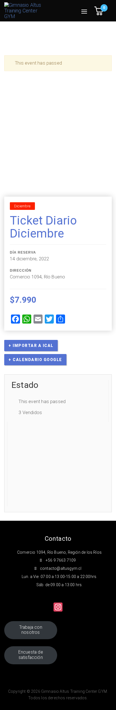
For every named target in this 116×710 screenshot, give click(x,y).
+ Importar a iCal (30, 345)
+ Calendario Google (35, 359)
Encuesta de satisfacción (30, 654)
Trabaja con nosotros (30, 630)
